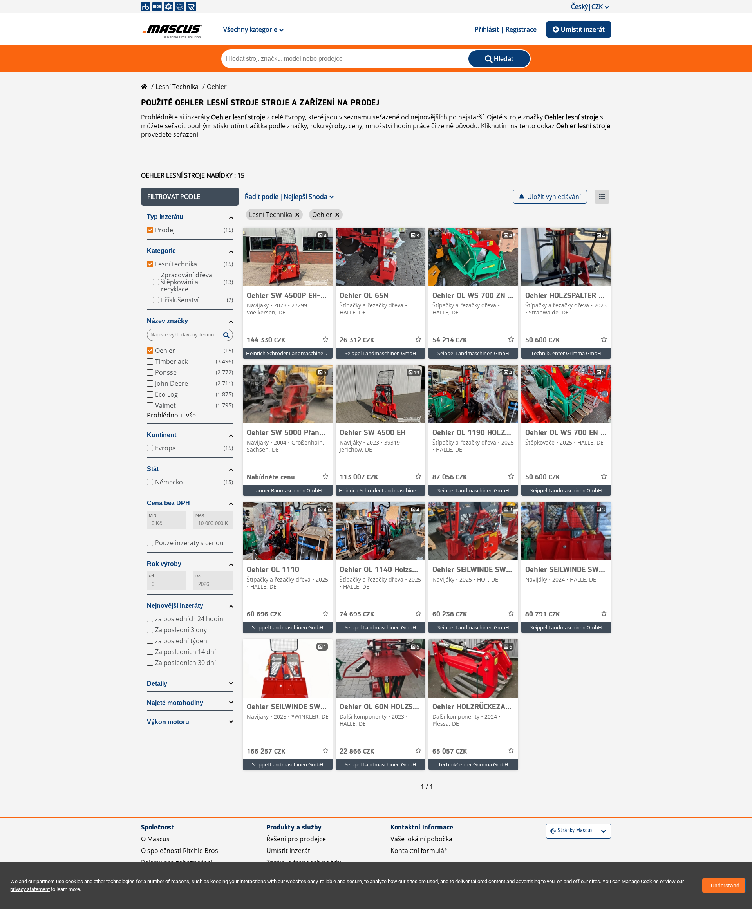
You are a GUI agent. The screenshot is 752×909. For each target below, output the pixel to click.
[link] (288, 257)
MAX (199, 515)
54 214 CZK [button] (449, 340)
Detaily (157, 683)
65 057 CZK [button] (449, 751)
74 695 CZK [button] (357, 614)
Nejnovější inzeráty (175, 605)
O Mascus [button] (155, 839)
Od (151, 576)
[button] (190, 197)
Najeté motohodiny (175, 702)
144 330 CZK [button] (266, 340)
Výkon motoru (168, 722)
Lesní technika (177, 86)
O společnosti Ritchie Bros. (180, 850)
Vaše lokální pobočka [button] (421, 839)
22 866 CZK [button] (357, 751)
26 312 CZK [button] (357, 340)
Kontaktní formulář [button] (418, 850)
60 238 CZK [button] (449, 614)
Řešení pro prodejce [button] (296, 839)
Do (198, 576)
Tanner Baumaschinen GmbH (287, 490)
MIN (152, 515)
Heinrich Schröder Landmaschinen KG (290, 353)
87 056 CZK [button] (449, 477)
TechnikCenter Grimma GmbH (566, 353)
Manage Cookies (640, 881)
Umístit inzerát (583, 29)
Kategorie (161, 251)
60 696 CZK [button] (264, 614)
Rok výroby (164, 563)
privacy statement (30, 889)
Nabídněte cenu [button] (271, 477)
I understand (723, 885)
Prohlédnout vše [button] (171, 415)
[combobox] (551, 831)
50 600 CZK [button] (542, 340)
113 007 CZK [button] (359, 477)
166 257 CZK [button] (266, 751)
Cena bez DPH (168, 503)
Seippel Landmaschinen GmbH (380, 353)
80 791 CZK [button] (542, 614)
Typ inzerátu (165, 216)
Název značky (167, 321)
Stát (153, 469)
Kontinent (161, 435)
